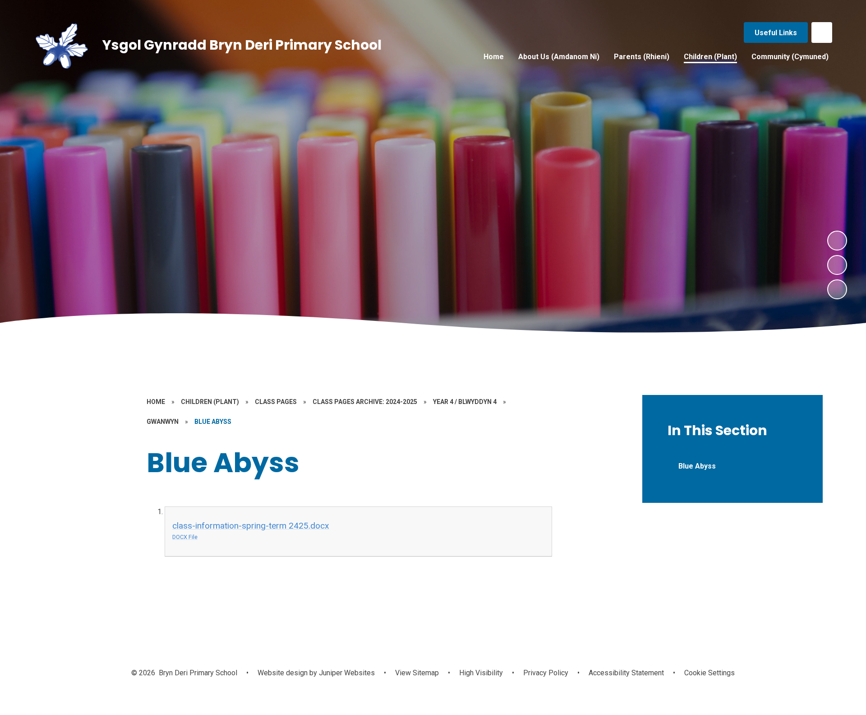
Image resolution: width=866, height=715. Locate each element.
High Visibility (481, 673)
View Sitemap (417, 673)
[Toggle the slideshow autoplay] (837, 289)
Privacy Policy (545, 673)
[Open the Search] (821, 32)
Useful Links (776, 32)
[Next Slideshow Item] (837, 241)
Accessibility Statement (626, 673)
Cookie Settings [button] (709, 673)
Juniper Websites (346, 673)
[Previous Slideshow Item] (837, 265)
